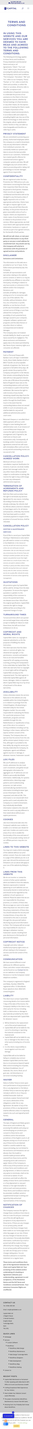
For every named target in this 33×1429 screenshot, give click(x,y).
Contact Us (21, 970)
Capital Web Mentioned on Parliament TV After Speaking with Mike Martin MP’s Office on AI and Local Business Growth (17, 1382)
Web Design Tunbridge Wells (19, 1354)
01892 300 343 (10, 1306)
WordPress (10, 1346)
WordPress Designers (16, 1358)
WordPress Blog (15, 1364)
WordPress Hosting (16, 1367)
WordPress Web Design (17, 1348)
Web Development (15, 1361)
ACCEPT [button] (16, 1426)
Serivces (7, 1340)
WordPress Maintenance (17, 1351)
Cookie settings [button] (22, 1423)
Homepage (8, 1337)
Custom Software (12, 1342)
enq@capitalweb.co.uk (14, 1309)
